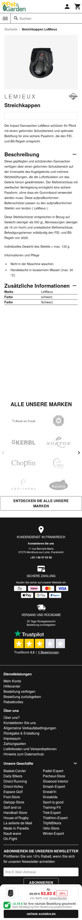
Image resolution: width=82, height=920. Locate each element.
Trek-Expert (52, 812)
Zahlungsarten (14, 743)
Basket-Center (14, 770)
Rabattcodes (13, 701)
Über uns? (11, 717)
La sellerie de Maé (17, 822)
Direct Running (15, 781)
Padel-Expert (53, 770)
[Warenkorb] (77, 6)
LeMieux (20, 96)
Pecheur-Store (54, 775)
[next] (79, 453)
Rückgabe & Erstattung (21, 733)
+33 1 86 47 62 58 (41, 557)
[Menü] (5, 18)
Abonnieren (41, 882)
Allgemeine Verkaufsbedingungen (29, 727)
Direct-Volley (13, 786)
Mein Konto (12, 680)
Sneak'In (49, 791)
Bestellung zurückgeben (41, 624)
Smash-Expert (54, 786)
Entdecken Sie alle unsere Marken (41, 503)
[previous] (3, 453)
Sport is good (53, 802)
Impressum (12, 738)
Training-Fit (52, 807)
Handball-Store (15, 812)
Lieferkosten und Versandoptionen (30, 748)
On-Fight (10, 838)
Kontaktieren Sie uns (41, 543)
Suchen (25, 18)
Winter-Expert (53, 833)
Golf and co (12, 807)
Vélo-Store (51, 828)
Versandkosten (58, 898)
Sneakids (50, 796)
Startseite (10, 29)
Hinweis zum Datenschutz (23, 753)
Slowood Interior (55, 781)
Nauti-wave (12, 833)
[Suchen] (16, 18)
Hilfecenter (11, 686)
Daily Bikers (12, 775)
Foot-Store (11, 796)
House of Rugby (16, 817)
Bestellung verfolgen (19, 691)
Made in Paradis (16, 828)
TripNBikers (52, 822)
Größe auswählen (41, 914)
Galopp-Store (13, 802)
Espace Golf (13, 791)
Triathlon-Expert (55, 817)
